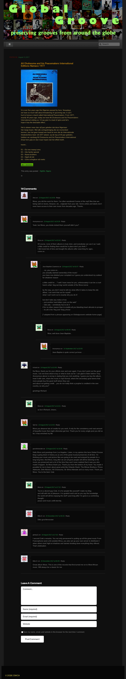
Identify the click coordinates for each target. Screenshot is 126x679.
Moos (39, 240)
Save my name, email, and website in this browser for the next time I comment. (54, 632)
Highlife (42, 171)
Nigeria (48, 171)
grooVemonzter (38, 449)
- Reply (57, 198)
